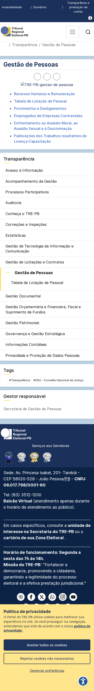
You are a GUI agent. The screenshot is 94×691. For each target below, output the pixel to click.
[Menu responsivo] (72, 32)
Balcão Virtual (17, 501)
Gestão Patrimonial (22, 323)
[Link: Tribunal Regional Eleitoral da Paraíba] (16, 433)
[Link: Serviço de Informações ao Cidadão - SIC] (90, 18)
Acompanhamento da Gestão (31, 181)
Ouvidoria (39, 7)
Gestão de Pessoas (34, 272)
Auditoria (13, 202)
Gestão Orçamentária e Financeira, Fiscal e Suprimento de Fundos (43, 309)
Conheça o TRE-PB (22, 213)
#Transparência (19, 380)
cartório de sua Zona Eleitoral (34, 537)
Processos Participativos (27, 192)
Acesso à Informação (24, 170)
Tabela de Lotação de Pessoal (37, 282)
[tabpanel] (47, 117)
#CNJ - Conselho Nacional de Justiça (58, 380)
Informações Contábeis (26, 344)
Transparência (24, 44)
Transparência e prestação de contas (78, 7)
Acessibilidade (12, 7)
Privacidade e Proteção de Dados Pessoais (42, 355)
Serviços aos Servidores (50, 446)
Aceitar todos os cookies (47, 645)
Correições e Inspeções (26, 224)
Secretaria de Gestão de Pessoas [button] (32, 409)
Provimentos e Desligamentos (40, 108)
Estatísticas (15, 235)
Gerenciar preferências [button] (47, 671)
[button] (88, 32)
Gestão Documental (23, 296)
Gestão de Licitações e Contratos (34, 262)
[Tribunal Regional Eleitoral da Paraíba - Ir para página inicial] (14, 31)
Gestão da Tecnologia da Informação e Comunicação (39, 248)
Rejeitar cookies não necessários (47, 658)
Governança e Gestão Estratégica (35, 333)
